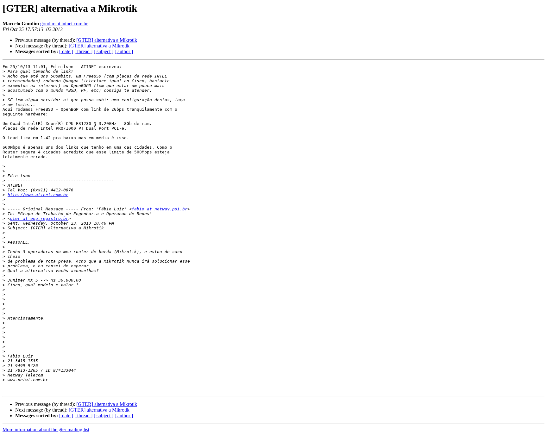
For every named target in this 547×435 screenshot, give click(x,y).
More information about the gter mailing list (46, 429)
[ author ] (124, 51)
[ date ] (66, 51)
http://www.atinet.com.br (38, 194)
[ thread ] (83, 51)
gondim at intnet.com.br (64, 23)
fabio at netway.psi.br (159, 209)
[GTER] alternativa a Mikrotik (106, 40)
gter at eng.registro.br (39, 218)
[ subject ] (103, 51)
